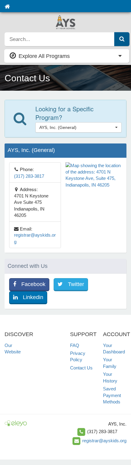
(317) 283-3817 (29, 176)
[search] (60, 39)
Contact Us (81, 367)
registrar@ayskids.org (104, 440)
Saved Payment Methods (112, 395)
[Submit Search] (121, 39)
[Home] (7, 6)
